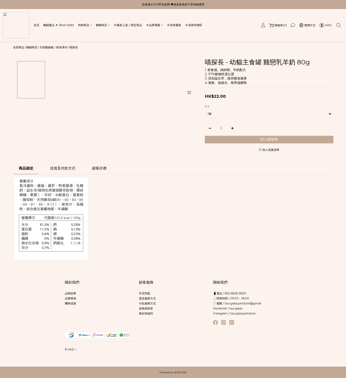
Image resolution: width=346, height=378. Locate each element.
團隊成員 (70, 303)
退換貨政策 (146, 308)
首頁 (36, 25)
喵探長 (73, 47)
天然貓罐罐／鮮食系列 (53, 47)
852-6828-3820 (235, 293)
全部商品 (18, 47)
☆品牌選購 (153, 25)
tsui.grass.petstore (242, 313)
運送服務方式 (147, 298)
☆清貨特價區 (193, 25)
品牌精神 (70, 298)
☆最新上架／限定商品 (128, 25)
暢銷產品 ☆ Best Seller (58, 25)
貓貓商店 (101, 25)
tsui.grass (235, 308)
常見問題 (144, 293)
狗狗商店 (83, 25)
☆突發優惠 (174, 25)
